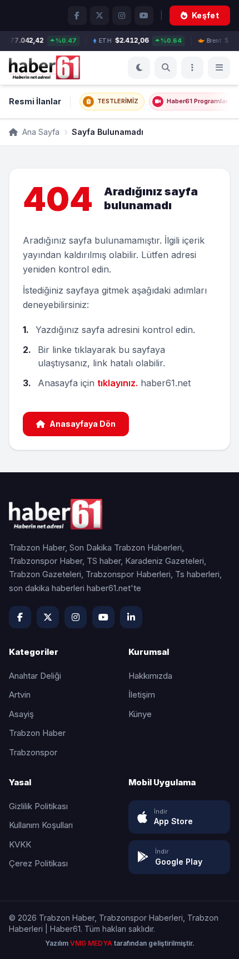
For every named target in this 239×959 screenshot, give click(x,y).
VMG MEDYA (92, 943)
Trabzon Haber (37, 733)
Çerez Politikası (38, 863)
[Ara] (166, 68)
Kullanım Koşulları (41, 825)
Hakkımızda (150, 675)
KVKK (20, 844)
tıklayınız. (117, 382)
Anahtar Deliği (35, 675)
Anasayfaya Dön (82, 423)
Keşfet (205, 15)
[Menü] (192, 68)
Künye (140, 714)
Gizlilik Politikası (38, 806)
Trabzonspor (33, 752)
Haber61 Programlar (197, 101)
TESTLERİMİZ (117, 101)
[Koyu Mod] (139, 68)
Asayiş (21, 714)
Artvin (20, 694)
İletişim (141, 694)
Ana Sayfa (39, 132)
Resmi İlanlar (35, 101)
